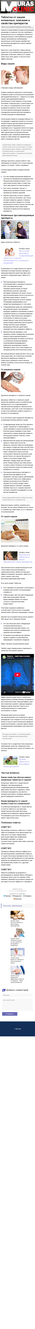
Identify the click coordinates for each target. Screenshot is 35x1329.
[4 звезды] (14, 890)
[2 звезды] (11, 890)
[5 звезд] (16, 890)
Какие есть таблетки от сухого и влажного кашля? (17, 961)
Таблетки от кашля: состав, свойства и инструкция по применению (16, 943)
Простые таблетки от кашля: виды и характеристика (17, 924)
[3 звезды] (13, 890)
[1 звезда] (9, 890)
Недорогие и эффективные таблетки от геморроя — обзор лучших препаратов (17, 980)
